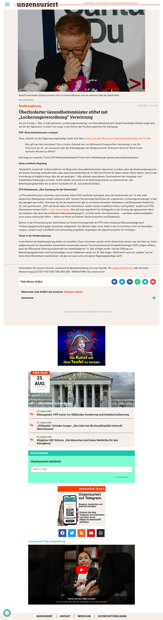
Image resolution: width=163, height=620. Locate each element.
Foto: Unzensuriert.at (26, 100)
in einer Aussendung (58, 209)
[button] (7, 4)
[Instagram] (101, 533)
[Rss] (81, 533)
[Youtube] (91, 533)
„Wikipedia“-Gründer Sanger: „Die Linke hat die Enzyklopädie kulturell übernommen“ (79, 427)
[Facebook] (62, 533)
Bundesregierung (30, 106)
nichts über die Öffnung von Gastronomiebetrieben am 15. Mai (118, 138)
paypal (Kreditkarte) (122, 268)
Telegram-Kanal (73, 291)
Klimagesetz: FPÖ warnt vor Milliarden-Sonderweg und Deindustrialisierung (83, 414)
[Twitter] (72, 533)
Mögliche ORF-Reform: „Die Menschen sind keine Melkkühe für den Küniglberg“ (77, 441)
